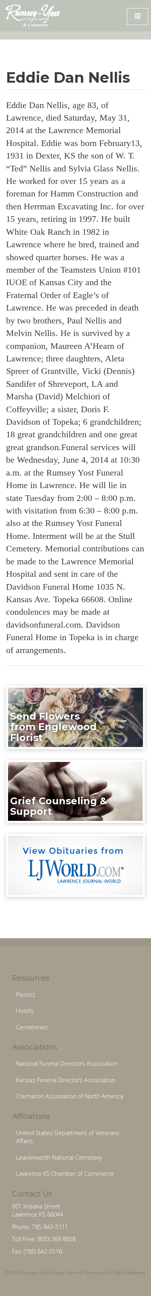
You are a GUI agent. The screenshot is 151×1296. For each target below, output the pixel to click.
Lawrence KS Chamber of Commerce (65, 1173)
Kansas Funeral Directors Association (65, 1080)
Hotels (25, 1010)
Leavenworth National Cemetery (59, 1157)
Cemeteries (32, 1027)
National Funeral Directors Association (67, 1063)
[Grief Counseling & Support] (75, 791)
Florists (25, 994)
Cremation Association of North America (69, 1096)
